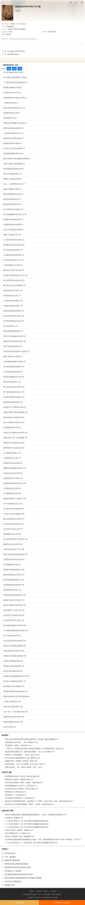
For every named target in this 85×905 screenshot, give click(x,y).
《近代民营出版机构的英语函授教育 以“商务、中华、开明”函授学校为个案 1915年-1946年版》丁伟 (40, 839)
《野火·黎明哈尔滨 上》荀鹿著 (15, 833)
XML (53, 897)
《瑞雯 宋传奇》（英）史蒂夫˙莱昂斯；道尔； (21, 767)
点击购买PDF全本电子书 (62, 902)
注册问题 (38, 891)
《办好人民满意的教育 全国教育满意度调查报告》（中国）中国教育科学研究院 (33, 814)
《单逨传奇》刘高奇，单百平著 (15, 745)
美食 (14, 68)
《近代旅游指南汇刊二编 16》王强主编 (18, 785)
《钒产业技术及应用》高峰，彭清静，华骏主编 (21, 782)
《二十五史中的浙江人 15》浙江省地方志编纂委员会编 (24, 824)
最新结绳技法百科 (13, 54)
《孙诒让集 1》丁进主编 (13, 795)
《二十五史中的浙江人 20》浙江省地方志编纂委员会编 (24, 827)
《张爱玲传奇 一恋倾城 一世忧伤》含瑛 (18, 761)
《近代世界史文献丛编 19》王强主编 (17, 798)
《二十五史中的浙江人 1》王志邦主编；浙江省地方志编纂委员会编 (28, 842)
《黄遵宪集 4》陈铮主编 (13, 792)
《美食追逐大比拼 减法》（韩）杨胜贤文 (19, 742)
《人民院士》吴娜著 (11, 817)
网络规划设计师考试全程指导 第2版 (18, 867)
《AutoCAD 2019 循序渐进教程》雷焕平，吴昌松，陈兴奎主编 (27, 804)
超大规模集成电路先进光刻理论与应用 (19, 874)
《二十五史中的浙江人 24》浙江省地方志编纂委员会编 (24, 821)
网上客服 (53, 891)
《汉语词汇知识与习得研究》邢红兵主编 (19, 788)
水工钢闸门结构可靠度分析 (16, 51)
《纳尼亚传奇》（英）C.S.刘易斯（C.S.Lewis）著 (22, 764)
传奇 (19, 68)
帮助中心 (46, 891)
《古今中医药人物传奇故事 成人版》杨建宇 (20, 758)
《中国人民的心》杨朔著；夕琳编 (16, 830)
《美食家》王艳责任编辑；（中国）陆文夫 (19, 754)
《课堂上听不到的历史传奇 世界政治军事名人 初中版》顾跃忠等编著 (29, 739)
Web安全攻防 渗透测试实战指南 (16, 864)
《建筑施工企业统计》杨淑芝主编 (16, 779)
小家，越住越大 (10, 856)
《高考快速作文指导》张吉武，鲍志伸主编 (19, 776)
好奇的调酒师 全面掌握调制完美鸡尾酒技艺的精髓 (23, 878)
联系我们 (31, 891)
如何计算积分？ (22, 24)
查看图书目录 (19, 902)
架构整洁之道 (10, 885)
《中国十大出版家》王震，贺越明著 (17, 836)
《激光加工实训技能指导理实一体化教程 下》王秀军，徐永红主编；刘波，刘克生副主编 (36, 801)
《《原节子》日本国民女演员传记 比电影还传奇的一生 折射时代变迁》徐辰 (31, 748)
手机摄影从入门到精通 (13, 871)
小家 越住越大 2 (10, 853)
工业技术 (18, 11)
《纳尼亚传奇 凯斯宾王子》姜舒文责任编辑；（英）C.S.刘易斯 (27, 751)
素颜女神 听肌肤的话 (12, 860)
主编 (9, 68)
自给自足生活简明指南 (13, 881)
